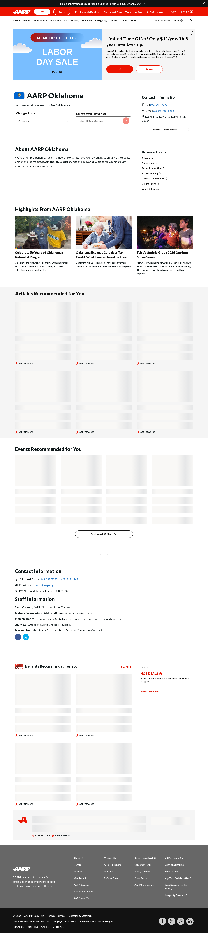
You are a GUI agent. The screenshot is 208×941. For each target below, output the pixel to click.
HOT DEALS (149, 673)
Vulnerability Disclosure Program (96, 921)
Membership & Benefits (87, 11)
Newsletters (110, 871)
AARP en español (162, 20)
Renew (149, 69)
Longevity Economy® (176, 895)
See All (125, 666)
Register (174, 11)
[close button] (191, 32)
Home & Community (153, 178)
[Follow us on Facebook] (18, 637)
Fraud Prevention (152, 168)
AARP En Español (113, 864)
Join (119, 69)
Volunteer (79, 871)
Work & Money (150, 188)
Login (186, 11)
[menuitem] (16, 22)
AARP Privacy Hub (34, 915)
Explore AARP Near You (91, 113)
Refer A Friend (111, 878)
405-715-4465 (69, 579)
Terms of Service (56, 915)
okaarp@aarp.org (163, 110)
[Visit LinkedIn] (190, 921)
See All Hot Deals (150, 691)
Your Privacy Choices (39, 926)
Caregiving (148, 163)
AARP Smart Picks (113, 11)
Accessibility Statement (80, 915)
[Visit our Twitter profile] (26, 637)
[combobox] (103, 120)
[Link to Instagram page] (180, 921)
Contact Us (110, 858)
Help (176, 20)
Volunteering (149, 183)
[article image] (43, 247)
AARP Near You (82, 898)
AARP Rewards (157, 11)
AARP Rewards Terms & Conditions (31, 921)
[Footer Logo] (34, 868)
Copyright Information (64, 921)
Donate (77, 864)
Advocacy (147, 157)
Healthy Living (150, 173)
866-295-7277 (158, 105)
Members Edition (133, 11)
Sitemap (17, 915)
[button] (190, 20)
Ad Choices (19, 926)
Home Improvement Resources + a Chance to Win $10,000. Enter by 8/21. (101, 3)
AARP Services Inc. (144, 884)
